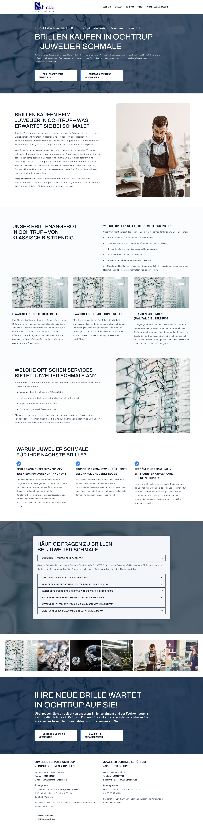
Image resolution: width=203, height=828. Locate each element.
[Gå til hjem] (44, 7)
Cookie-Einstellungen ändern (45, 819)
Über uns (107, 7)
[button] (56, 75)
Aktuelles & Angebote (157, 7)
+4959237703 (117, 776)
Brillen (118, 7)
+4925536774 (49, 776)
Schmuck (130, 7)
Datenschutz (48, 815)
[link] (162, 558)
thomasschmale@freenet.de (55, 779)
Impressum (39, 815)
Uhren (140, 7)
